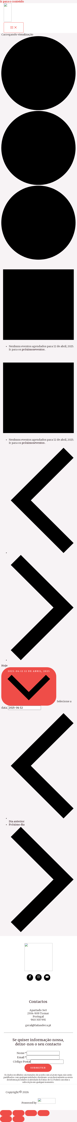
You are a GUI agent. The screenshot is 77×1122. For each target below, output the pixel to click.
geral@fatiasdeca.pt (38, 1025)
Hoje (4, 665)
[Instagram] (38, 977)
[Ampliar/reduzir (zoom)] (6, 1113)
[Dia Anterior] (42, 552)
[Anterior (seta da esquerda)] (6, 1119)
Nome (22, 1053)
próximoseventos (33, 349)
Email (22, 1057)
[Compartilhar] (31, 1113)
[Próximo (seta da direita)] (18, 1119)
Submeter (38, 1067)
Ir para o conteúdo (12, 1)
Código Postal (22, 1061)
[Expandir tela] (18, 1113)
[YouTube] (47, 977)
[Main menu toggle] (14, 27)
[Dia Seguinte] (42, 660)
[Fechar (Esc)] (44, 1113)
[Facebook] (30, 977)
